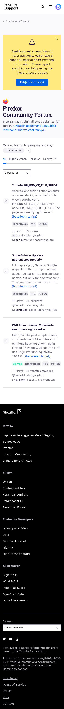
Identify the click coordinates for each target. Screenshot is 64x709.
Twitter (8, 448)
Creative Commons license (27, 667)
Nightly (8, 547)
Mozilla (12, 412)
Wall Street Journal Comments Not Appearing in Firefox (33, 327)
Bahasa (7, 621)
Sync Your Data (13, 594)
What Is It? (10, 581)
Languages (35, 301)
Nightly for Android (16, 554)
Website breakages (41, 371)
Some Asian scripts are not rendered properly (27, 257)
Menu (50, 7)
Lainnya (48, 158)
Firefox (20, 231)
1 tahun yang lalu (47, 309)
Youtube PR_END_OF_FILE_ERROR (35, 185)
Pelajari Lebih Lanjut (32, 82)
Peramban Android (15, 494)
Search (43, 7)
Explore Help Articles (17, 460)
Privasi (7, 691)
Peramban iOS (12, 501)
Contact (8, 703)
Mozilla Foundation (32, 651)
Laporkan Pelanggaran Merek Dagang (28, 435)
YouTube (10, 639)
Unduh (7, 482)
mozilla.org (10, 678)
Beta (6, 535)
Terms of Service (14, 684)
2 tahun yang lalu (43, 240)
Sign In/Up (10, 575)
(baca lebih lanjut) (24, 216)
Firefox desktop (14, 488)
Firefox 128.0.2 (14, 150)
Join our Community (17, 454)
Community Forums (18, 21)
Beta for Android (14, 541)
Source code (11, 441)
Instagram (17, 639)
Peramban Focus (14, 507)
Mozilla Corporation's (25, 648)
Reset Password (14, 587)
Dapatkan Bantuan (15, 600)
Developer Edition (15, 528)
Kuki (6, 697)
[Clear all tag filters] (28, 150)
